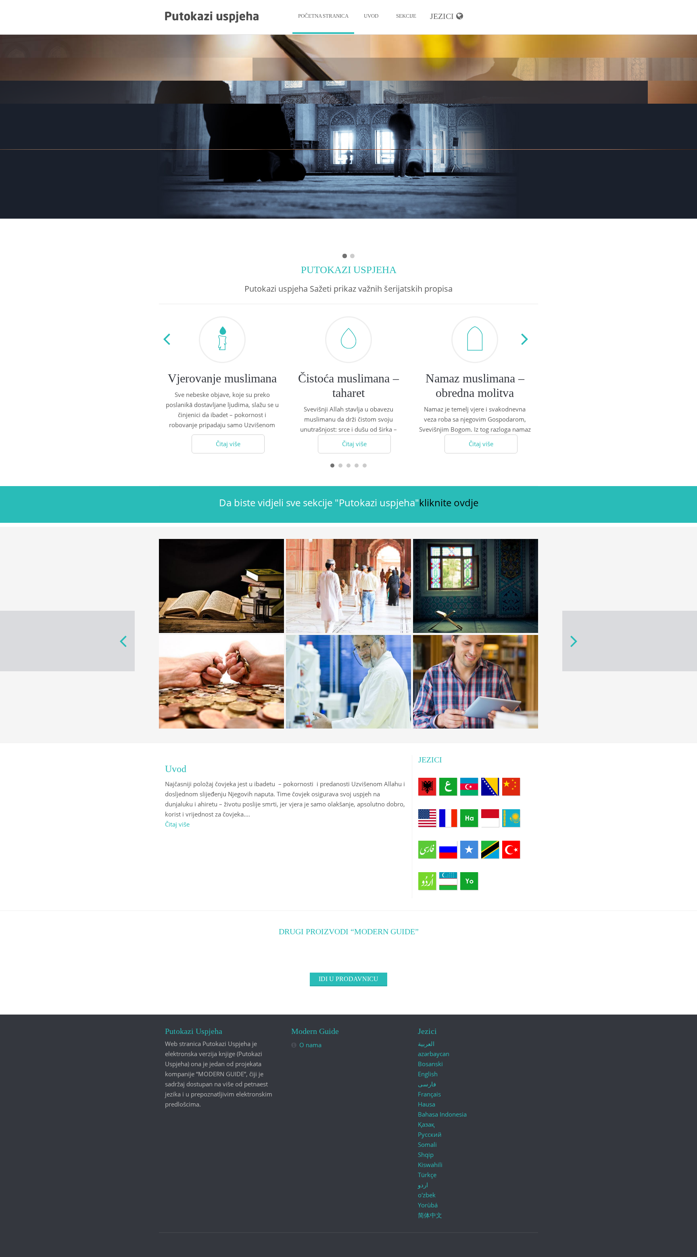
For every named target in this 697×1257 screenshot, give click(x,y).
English (427, 818)
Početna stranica (323, 16)
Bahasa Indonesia (490, 818)
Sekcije (406, 16)
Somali (469, 849)
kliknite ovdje (448, 502)
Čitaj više (228, 444)
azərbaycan (469, 787)
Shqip (427, 787)
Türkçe (511, 849)
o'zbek (448, 881)
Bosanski (490, 787)
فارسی (427, 849)
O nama (310, 1045)
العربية (448, 787)
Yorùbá (469, 881)
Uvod (371, 16)
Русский (448, 849)
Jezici (442, 16)
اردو (427, 881)
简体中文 (511, 787)
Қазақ (511, 818)
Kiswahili (490, 849)
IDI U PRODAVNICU (348, 978)
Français (448, 818)
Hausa (469, 818)
